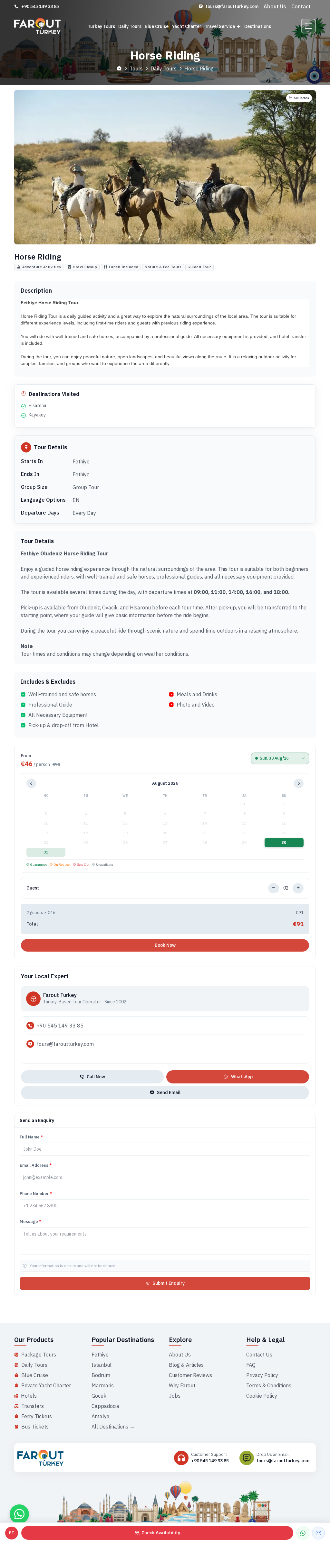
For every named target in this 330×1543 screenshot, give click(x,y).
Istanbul (102, 1365)
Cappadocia (105, 1406)
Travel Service (220, 26)
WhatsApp (242, 1077)
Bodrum (101, 1375)
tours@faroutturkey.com (232, 6)
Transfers (32, 1406)
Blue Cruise (157, 26)
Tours (136, 68)
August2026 (165, 783)
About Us (275, 6)
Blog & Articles (186, 1365)
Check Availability (160, 1533)
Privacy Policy (262, 1375)
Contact (301, 6)
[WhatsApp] (302, 1533)
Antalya (101, 1416)
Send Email (168, 1092)
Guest (32, 888)
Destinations (257, 26)
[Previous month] (31, 783)
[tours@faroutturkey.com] (318, 1533)
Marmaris (103, 1385)
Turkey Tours (101, 26)
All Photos (301, 98)
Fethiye (100, 1354)
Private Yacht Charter (46, 1385)
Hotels (29, 1395)
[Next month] (299, 783)
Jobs (174, 1395)
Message (30, 1221)
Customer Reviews (190, 1375)
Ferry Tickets (36, 1416)
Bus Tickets (35, 1426)
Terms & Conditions (268, 1385)
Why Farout (182, 1385)
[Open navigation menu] (308, 26)
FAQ (251, 1365)
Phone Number (36, 1193)
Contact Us (259, 1354)
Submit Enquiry (168, 1283)
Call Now (96, 1077)
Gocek (99, 1395)
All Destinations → (113, 1426)
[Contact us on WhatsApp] (19, 1514)
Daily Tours (129, 26)
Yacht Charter (186, 26)
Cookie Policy (261, 1395)
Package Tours (38, 1354)
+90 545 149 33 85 (40, 6)
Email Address (36, 1165)
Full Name (31, 1137)
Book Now (165, 945)
